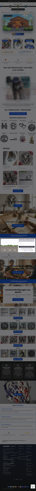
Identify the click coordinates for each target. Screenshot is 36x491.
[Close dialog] (1, 239)
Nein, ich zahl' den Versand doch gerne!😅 (26, 248)
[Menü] (34, 485)
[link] (27, 250)
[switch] (33, 487)
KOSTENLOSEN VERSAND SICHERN (26, 246)
